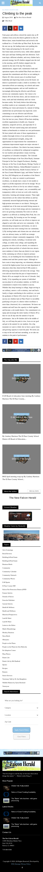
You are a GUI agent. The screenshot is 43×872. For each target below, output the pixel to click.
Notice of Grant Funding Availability (23, 792)
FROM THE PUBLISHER (20, 786)
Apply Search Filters (22, 730)
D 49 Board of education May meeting (21, 418)
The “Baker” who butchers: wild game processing (24, 800)
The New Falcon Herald (23, 17)
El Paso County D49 (10, 10)
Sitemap (17, 864)
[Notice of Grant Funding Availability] (6, 794)
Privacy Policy (26, 864)
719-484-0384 (7, 850)
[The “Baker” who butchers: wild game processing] (6, 800)
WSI (12, 864)
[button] (21, 753)
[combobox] (21, 707)
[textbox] (8, 708)
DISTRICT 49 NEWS (21, 378)
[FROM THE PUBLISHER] (6, 788)
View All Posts (34, 491)
